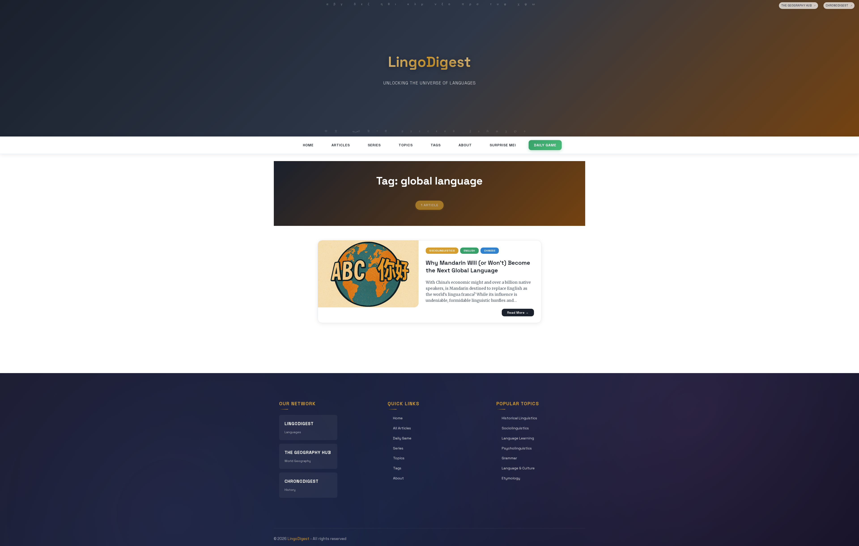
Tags (436, 145)
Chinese (489, 250)
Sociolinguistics (442, 250)
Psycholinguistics (517, 448)
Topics (406, 145)
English (469, 250)
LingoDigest (429, 62)
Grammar (509, 458)
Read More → (518, 313)
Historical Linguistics (519, 418)
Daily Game (545, 145)
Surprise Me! (503, 145)
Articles (341, 145)
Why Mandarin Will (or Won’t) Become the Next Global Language (478, 266)
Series (374, 145)
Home (308, 145)
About (465, 145)
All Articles (402, 428)
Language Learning (518, 438)
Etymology (511, 478)
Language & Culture (518, 468)
